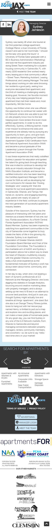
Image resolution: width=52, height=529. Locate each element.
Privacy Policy (37, 408)
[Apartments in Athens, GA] (26, 508)
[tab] (26, 362)
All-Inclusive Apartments (23, 374)
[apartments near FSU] (26, 492)
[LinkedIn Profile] (9, 23)
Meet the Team (27, 428)
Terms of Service (16, 408)
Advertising (27, 417)
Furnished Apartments (6, 382)
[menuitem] (9, 376)
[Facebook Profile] (3, 23)
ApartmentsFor (8, 463)
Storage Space (41, 379)
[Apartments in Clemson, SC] (26, 525)
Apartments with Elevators (42, 374)
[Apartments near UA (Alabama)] (26, 516)
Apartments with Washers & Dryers (9, 375)
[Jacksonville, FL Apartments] (15, 4)
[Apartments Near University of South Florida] (26, 500)
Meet (27, 12)
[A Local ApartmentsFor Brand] (26, 441)
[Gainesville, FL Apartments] (26, 483)
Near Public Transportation (24, 386)
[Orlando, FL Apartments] (26, 475)
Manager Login (27, 422)
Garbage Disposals (39, 384)
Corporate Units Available (25, 380)
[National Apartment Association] (8, 453)
